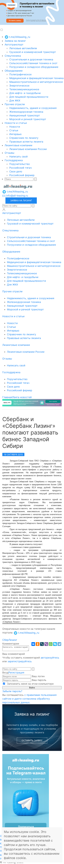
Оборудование (14, 70)
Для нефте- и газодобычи (25, 93)
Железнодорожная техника (26, 111)
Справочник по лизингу (23, 137)
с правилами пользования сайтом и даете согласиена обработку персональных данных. (29, 698)
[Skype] (55, 644)
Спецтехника (13, 55)
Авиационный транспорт (24, 115)
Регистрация (16, 672)
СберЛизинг (9, 639)
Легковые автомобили (23, 48)
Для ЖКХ (14, 100)
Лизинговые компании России (28, 149)
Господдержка (14, 160)
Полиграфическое (20, 74)
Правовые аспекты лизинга (26, 141)
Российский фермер (21, 175)
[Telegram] (59, 644)
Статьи (13, 130)
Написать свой (18, 156)
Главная (7, 397)
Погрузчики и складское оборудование (33, 66)
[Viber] (46, 644)
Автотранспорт (14, 44)
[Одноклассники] (37, 644)
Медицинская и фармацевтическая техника (36, 78)
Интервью (15, 134)
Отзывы (9, 152)
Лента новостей (22, 397)
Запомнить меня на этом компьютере (30, 683)
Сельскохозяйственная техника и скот (33, 63)
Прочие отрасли (15, 104)
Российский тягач (20, 167)
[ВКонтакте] (33, 644)
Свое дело (15, 171)
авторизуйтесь (50, 657)
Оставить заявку (32, 740)
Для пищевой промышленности (28, 96)
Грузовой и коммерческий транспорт (32, 52)
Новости (14, 126)
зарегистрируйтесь (20, 661)
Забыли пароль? (12, 691)
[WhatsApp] (51, 644)
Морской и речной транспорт (27, 119)
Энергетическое (19, 85)
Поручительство (19, 164)
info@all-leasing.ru (16, 195)
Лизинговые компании (18, 145)
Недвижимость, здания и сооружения (33, 108)
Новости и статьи (16, 122)
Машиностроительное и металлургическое (36, 81)
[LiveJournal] (42, 644)
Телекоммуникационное (24, 89)
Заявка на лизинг (15, 40)
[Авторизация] (3, 209)
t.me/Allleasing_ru (19, 36)
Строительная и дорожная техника (31, 59)
